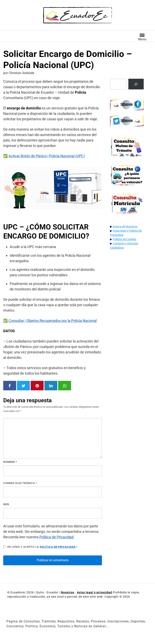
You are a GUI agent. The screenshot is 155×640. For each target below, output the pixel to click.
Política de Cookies (124, 239)
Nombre (10, 461)
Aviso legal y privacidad (94, 592)
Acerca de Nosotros (125, 226)
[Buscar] (136, 84)
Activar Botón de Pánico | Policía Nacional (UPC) (46, 156)
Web (6, 504)
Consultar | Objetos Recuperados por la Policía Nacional (52, 320)
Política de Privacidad (56, 537)
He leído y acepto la (42, 546)
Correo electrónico (20, 483)
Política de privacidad (58, 546)
